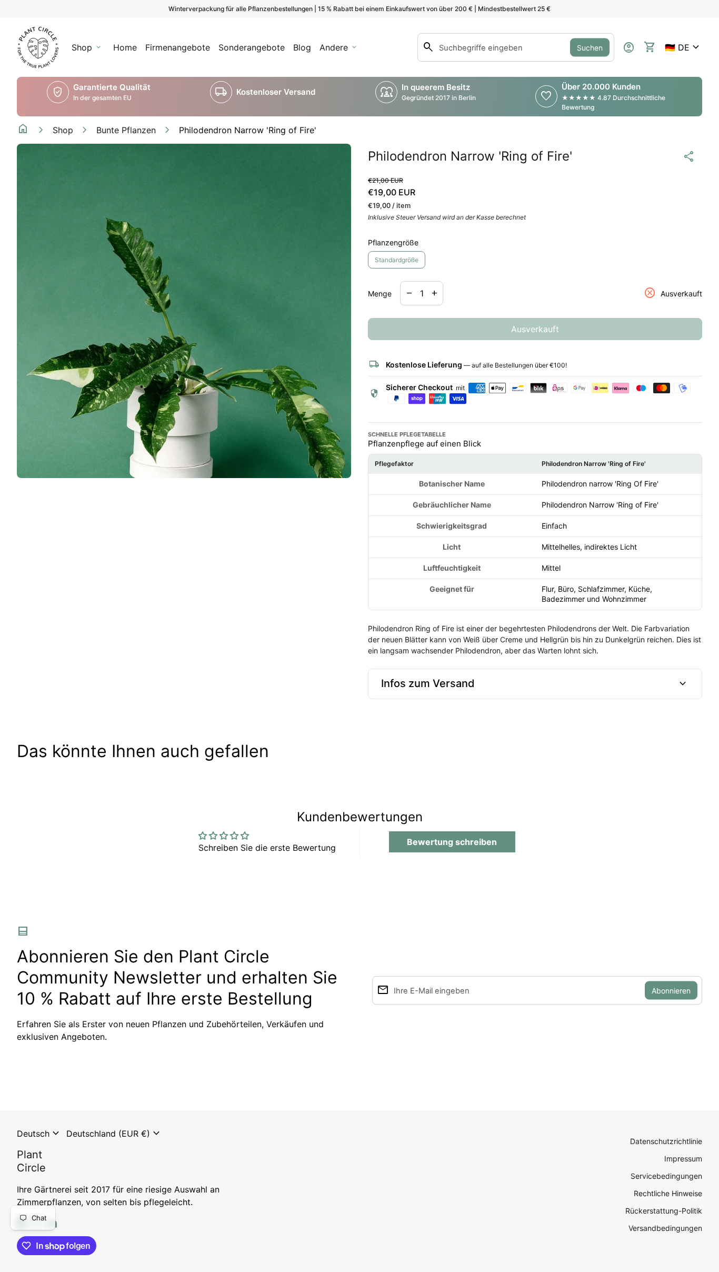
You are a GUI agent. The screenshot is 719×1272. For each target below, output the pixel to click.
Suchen (590, 47)
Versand (429, 217)
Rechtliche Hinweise (668, 1193)
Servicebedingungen (666, 1175)
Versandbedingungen (665, 1228)
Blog (302, 47)
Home (125, 47)
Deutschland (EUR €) (114, 1133)
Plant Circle (31, 1161)
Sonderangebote (251, 47)
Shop (63, 130)
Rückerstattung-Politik (663, 1210)
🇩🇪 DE (683, 47)
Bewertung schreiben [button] (452, 842)
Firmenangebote (179, 50)
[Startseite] (38, 46)
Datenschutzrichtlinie (666, 1141)
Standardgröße (396, 260)
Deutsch (39, 1133)
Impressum (683, 1158)
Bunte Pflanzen (126, 130)
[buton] (39, 1133)
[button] (683, 47)
